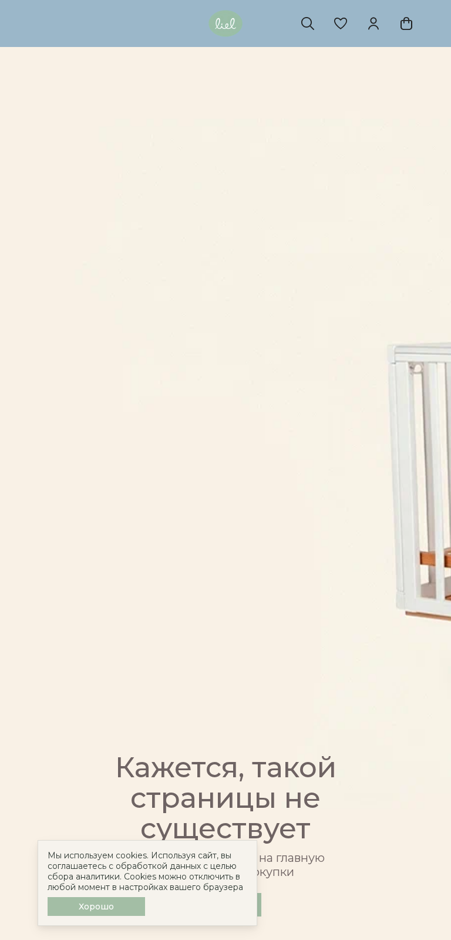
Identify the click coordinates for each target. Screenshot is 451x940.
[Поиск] (308, 23)
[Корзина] (406, 23)
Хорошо (96, 906)
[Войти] (373, 23)
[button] (341, 23)
